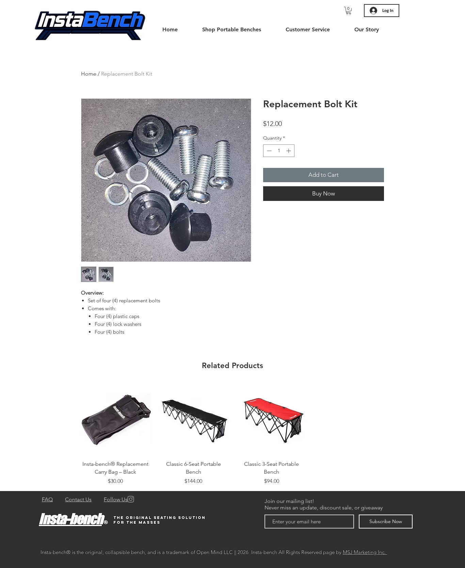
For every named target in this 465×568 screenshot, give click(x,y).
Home (88, 73)
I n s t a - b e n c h (70, 518)
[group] (232, 434)
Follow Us (116, 499)
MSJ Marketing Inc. (365, 552)
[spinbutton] (279, 151)
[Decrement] (268, 151)
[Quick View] (115, 419)
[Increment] (289, 151)
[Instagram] (130, 499)
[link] (348, 10)
